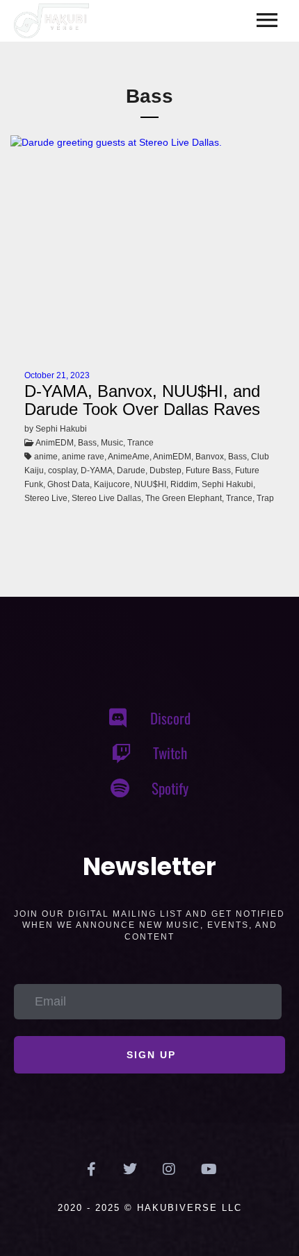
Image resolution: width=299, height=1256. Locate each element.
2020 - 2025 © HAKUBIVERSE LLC (150, 1208)
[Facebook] (91, 1169)
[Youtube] (207, 1169)
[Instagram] (169, 1169)
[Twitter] (130, 1169)
